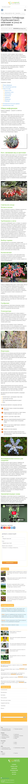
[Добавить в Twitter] (12, 528)
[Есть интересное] (15, 28)
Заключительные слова (8, 105)
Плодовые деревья (18, 729)
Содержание (14, 768)
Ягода (15, 743)
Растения (3, 740)
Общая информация (7, 85)
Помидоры (4, 738)
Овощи (15, 738)
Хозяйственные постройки (19, 747)
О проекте (14, 764)
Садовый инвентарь (5, 703)
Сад (2, 727)
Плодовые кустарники (6, 730)
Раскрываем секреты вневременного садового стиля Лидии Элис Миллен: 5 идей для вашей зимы (17, 573)
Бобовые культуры (5, 737)
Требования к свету (9, 92)
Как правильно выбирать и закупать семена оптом (11, 664)
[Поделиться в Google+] (4, 528)
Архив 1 (3, 754)
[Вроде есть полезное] (14, 28)
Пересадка (7, 100)
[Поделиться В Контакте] (14, 528)
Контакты (14, 772)
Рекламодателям (14, 770)
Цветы (15, 742)
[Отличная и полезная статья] (17, 28)
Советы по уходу (6, 88)
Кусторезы (3, 695)
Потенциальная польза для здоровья (11, 103)
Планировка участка (6, 747)
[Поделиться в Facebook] (2, 528)
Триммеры (3, 705)
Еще (2, 751)
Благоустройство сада (9, 13)
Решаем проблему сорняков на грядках (9, 677)
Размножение (8, 95)
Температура (8, 99)
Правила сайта (14, 766)
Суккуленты (17, 13)
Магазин (14, 774)
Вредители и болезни (18, 735)
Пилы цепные (4, 697)
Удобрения (16, 734)
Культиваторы (4, 692)
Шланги (2, 708)
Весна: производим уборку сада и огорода (10, 669)
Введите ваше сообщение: (7, 545)
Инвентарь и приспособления (5, 735)
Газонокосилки (4, 689)
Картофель (16, 737)
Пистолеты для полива (6, 700)
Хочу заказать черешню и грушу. (12, 624)
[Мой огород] (14, 4)
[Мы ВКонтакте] (2, 10)
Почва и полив (8, 90)
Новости (3, 753)
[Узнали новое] (16, 28)
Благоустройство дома (6, 749)
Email (3, 541)
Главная (2, 13)
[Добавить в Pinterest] (9, 528)
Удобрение (7, 97)
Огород (2, 732)
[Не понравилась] (13, 28)
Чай (2, 743)
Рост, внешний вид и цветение (9, 86)
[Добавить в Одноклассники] (7, 528)
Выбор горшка (8, 93)
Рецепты (16, 753)
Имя (3, 536)
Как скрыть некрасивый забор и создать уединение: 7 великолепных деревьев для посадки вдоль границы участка (16, 585)
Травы (3, 742)
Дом (2, 746)
